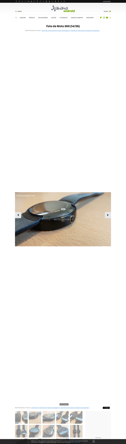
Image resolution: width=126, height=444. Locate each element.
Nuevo (106, 11)
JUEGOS (53, 18)
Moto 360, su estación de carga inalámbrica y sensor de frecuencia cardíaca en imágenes (70, 31)
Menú (20, 11)
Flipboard (101, 18)
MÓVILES (32, 18)
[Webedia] (107, 1)
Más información (75, 442)
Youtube (107, 18)
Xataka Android (63, 8)
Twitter (110, 18)
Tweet (107, 408)
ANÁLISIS (23, 18)
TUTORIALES (63, 18)
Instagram (104, 18)
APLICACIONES (43, 18)
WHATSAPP (90, 18)
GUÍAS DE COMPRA (77, 18)
